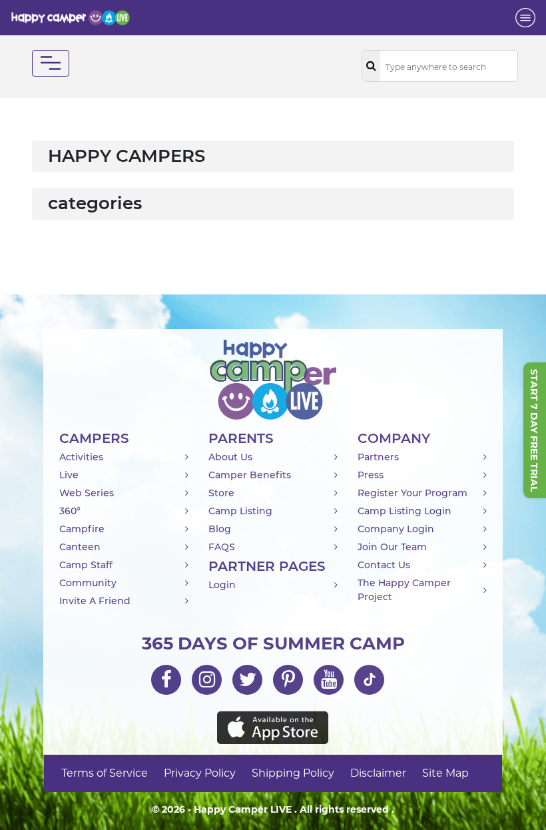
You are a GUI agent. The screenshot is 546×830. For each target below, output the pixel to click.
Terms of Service (104, 773)
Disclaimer (378, 773)
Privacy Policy (200, 773)
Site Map (445, 773)
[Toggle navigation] (525, 17)
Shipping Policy (293, 773)
